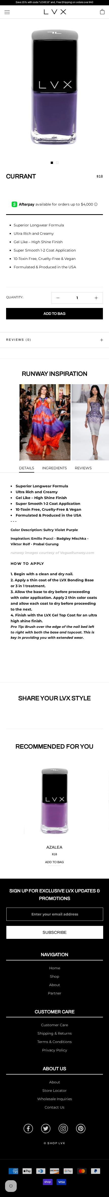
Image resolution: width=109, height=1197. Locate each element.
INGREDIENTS (54, 468)
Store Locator (54, 1090)
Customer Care (54, 1025)
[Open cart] (102, 11)
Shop (54, 976)
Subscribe (55, 932)
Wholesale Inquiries (54, 1099)
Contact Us (54, 1107)
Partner (54, 993)
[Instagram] (63, 1128)
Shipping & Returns (55, 1033)
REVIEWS (83, 468)
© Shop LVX (54, 1143)
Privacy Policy (54, 1050)
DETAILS (26, 468)
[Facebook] (28, 1128)
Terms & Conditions (54, 1041)
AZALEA (54, 847)
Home (54, 968)
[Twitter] (45, 1128)
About (54, 985)
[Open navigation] (7, 12)
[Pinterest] (80, 1128)
